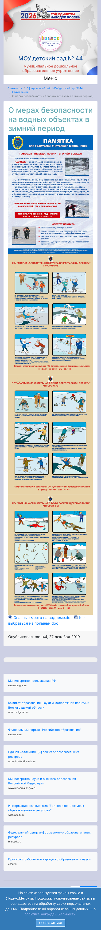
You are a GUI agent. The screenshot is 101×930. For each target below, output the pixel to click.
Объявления (20, 92)
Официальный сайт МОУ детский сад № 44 (55, 88)
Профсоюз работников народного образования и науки (49, 859)
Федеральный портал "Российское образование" (44, 730)
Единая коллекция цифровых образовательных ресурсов (43, 754)
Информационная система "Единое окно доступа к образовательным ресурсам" (46, 808)
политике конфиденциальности (50, 914)
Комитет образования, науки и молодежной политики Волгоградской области (48, 705)
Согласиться (50, 923)
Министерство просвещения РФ (32, 680)
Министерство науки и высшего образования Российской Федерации (42, 781)
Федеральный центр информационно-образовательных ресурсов (49, 835)
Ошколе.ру (15, 88)
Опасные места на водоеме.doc (43, 617)
